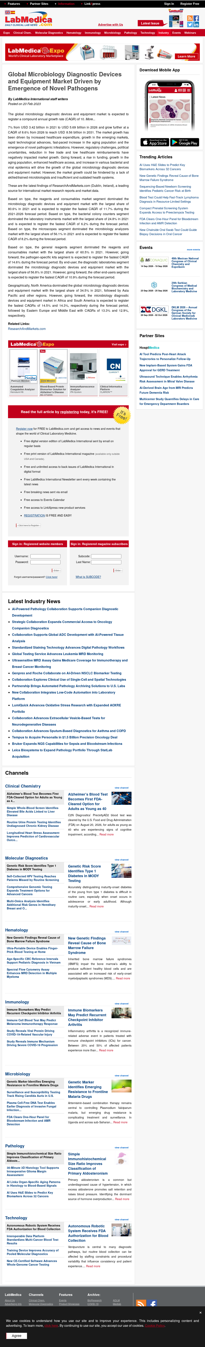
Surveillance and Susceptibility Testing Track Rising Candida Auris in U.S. (33, 1094)
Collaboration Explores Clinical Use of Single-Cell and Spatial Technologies (69, 679)
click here (51, 1325)
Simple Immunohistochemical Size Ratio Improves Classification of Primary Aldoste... (34, 1157)
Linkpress (92, 3)
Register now (24, 429)
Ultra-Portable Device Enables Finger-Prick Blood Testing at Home (32, 950)
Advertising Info (13, 1304)
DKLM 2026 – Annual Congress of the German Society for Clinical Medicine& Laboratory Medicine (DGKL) (184, 314)
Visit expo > (119, 344)
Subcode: (84, 556)
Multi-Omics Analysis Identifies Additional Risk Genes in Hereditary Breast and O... (31, 904)
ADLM (116, 1300)
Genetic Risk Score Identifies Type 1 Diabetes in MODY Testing (31, 867)
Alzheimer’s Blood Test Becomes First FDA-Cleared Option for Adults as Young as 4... (34, 797)
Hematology (73, 32)
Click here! (51, 576)
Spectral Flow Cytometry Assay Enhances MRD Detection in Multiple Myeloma (32, 973)
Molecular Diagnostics (49, 32)
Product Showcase (69, 1304)
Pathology (130, 32)
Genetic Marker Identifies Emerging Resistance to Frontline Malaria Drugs (32, 1083)
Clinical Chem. (22, 32)
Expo (6, 32)
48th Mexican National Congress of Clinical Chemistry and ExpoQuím (185, 262)
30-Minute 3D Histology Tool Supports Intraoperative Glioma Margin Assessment (33, 1171)
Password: (22, 562)
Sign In (169, 3)
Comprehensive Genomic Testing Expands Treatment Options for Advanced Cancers (29, 890)
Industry (164, 32)
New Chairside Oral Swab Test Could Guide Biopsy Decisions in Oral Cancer (168, 232)
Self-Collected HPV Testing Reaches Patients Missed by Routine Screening (33, 878)
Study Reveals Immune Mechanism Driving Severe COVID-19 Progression (32, 1043)
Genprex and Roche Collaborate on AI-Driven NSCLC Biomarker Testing (67, 673)
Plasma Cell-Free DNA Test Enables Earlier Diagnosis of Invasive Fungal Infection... (31, 1106)
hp (106, 2)
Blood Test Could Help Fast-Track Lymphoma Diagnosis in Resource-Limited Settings (169, 199)
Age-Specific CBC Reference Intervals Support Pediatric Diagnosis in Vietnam (33, 960)
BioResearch (94, 1300)
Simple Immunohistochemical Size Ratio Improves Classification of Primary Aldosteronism (88, 1163)
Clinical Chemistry (23, 786)
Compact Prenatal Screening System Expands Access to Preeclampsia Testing (167, 210)
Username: (22, 556)
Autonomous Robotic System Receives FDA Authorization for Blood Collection (33, 1227)
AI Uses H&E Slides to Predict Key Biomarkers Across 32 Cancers (162, 167)
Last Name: (83, 562)
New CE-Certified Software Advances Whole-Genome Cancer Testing (32, 1262)
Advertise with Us (110, 24)
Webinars (190, 32)
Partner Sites (39, 3)
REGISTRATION (34, 515)
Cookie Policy (155, 1325)
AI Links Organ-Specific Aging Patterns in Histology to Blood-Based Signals (33, 1183)
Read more (106, 834)
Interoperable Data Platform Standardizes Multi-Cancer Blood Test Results (32, 1239)
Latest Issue (150, 23)
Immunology (93, 32)
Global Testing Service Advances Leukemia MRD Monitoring (57, 653)
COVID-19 (92, 1304)
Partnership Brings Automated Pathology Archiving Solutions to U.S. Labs (68, 686)
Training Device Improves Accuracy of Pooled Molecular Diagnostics (33, 1252)
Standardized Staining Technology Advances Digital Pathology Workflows (68, 647)
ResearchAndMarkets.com (27, 328)
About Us (10, 1300)
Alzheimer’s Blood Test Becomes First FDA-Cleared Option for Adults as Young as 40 (88, 801)
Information (66, 3)
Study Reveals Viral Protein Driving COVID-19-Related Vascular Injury (30, 1032)
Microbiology (112, 32)
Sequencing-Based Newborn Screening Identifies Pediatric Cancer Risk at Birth (165, 188)
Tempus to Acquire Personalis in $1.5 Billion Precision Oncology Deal (64, 737)
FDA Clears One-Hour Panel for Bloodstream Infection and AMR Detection (169, 221)
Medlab (117, 1304)
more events (193, 249)
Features (14, 3)
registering (69, 411)
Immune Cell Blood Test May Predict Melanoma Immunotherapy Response (32, 1022)
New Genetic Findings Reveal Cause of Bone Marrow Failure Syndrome (169, 177)
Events (176, 32)
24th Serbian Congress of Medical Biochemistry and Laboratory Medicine (184, 287)
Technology (148, 32)
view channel (122, 787)
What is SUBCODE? (88, 577)
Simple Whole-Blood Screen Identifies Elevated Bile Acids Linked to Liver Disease (32, 811)
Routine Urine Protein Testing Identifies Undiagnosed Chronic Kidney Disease (34, 824)
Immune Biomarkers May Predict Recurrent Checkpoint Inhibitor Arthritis (34, 1011)
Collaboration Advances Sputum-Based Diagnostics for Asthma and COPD (69, 730)
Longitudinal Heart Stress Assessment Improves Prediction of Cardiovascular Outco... (33, 836)
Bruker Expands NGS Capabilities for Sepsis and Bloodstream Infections (67, 743)
